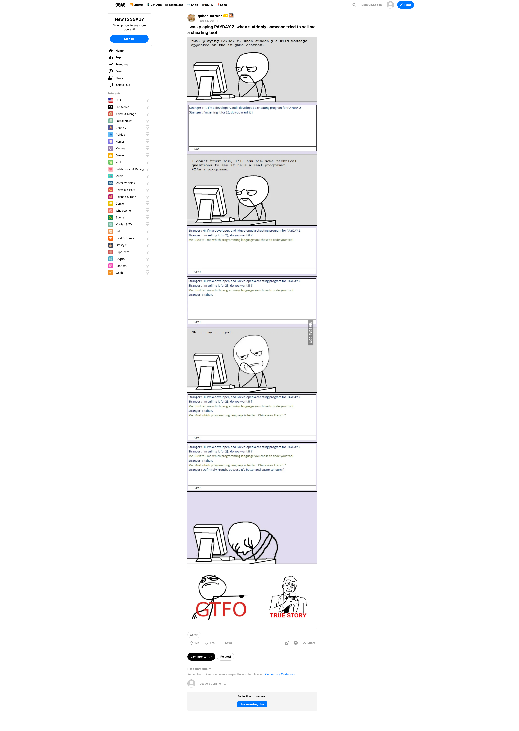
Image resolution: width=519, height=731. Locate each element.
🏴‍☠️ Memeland (174, 4)
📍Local (222, 4)
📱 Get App (154, 4)
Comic (194, 634)
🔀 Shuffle (136, 4)
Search (354, 5)
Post (407, 4)
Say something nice (252, 704)
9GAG (120, 5)
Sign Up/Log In (371, 4)
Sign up (129, 38)
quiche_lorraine (210, 16)
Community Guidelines (280, 674)
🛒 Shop (192, 4)
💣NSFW (207, 4)
